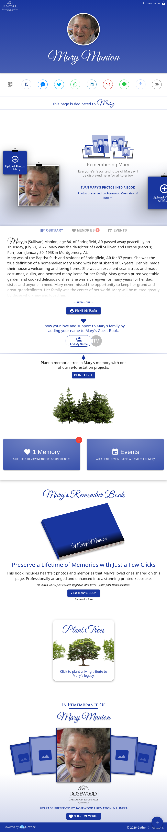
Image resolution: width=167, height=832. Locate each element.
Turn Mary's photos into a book (108, 187)
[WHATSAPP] (75, 84)
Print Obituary (86, 310)
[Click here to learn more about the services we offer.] (83, 795)
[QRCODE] (10, 84)
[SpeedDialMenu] (157, 822)
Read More (83, 302)
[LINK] (157, 84)
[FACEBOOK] (26, 84)
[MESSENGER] (43, 84)
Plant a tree (83, 375)
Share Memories (85, 816)
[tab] (52, 230)
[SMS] (124, 84)
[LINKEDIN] (92, 84)
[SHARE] (140, 84)
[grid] (83, 174)
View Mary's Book (84, 593)
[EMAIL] (108, 84)
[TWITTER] (59, 84)
